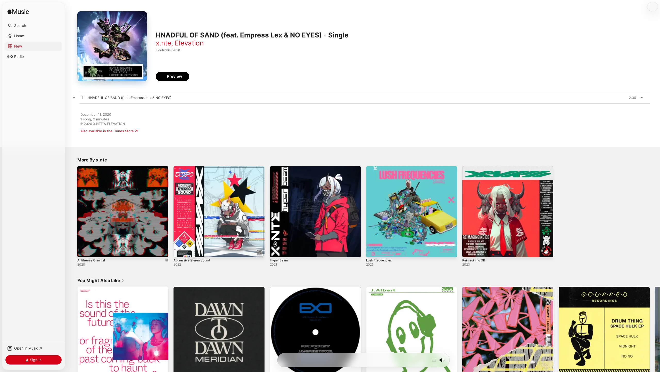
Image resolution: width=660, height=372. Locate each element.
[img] (18, 12)
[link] (100, 280)
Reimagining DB (474, 168)
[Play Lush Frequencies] (372, 251)
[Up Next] (434, 360)
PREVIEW (630, 97)
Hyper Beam (280, 168)
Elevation (189, 43)
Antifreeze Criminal (92, 168)
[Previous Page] (72, 332)
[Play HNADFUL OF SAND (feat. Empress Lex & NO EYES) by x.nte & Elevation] (82, 98)
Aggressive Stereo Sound (194, 168)
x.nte (163, 43)
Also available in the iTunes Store (107, 131)
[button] (33, 25)
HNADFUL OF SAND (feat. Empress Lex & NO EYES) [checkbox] (129, 98)
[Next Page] (654, 332)
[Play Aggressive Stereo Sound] (180, 251)
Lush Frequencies (380, 168)
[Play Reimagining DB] (469, 251)
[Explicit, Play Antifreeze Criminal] (84, 251)
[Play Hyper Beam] (276, 251)
